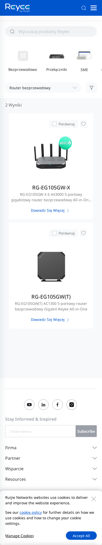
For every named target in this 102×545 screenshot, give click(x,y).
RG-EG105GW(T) (51, 296)
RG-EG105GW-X (51, 187)
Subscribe (86, 431)
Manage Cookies (19, 535)
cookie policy (31, 512)
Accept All (81, 535)
